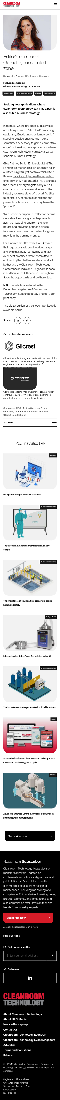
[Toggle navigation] (55, 4)
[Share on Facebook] (27, 320)
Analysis (38, 93)
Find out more (11, 936)
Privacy (8, 1055)
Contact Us (10, 1029)
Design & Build (8, 93)
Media (54, 719)
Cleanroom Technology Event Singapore (29, 1039)
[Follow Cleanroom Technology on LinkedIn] (30, 978)
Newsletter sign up (15, 1024)
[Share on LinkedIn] (17, 320)
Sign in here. (32, 927)
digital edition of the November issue (31, 305)
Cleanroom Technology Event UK (24, 1034)
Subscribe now (17, 836)
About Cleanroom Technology (22, 1014)
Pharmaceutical (49, 93)
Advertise (9, 1045)
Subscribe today (28, 293)
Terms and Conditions (17, 1050)
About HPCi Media (14, 1019)
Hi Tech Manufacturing (24, 93)
